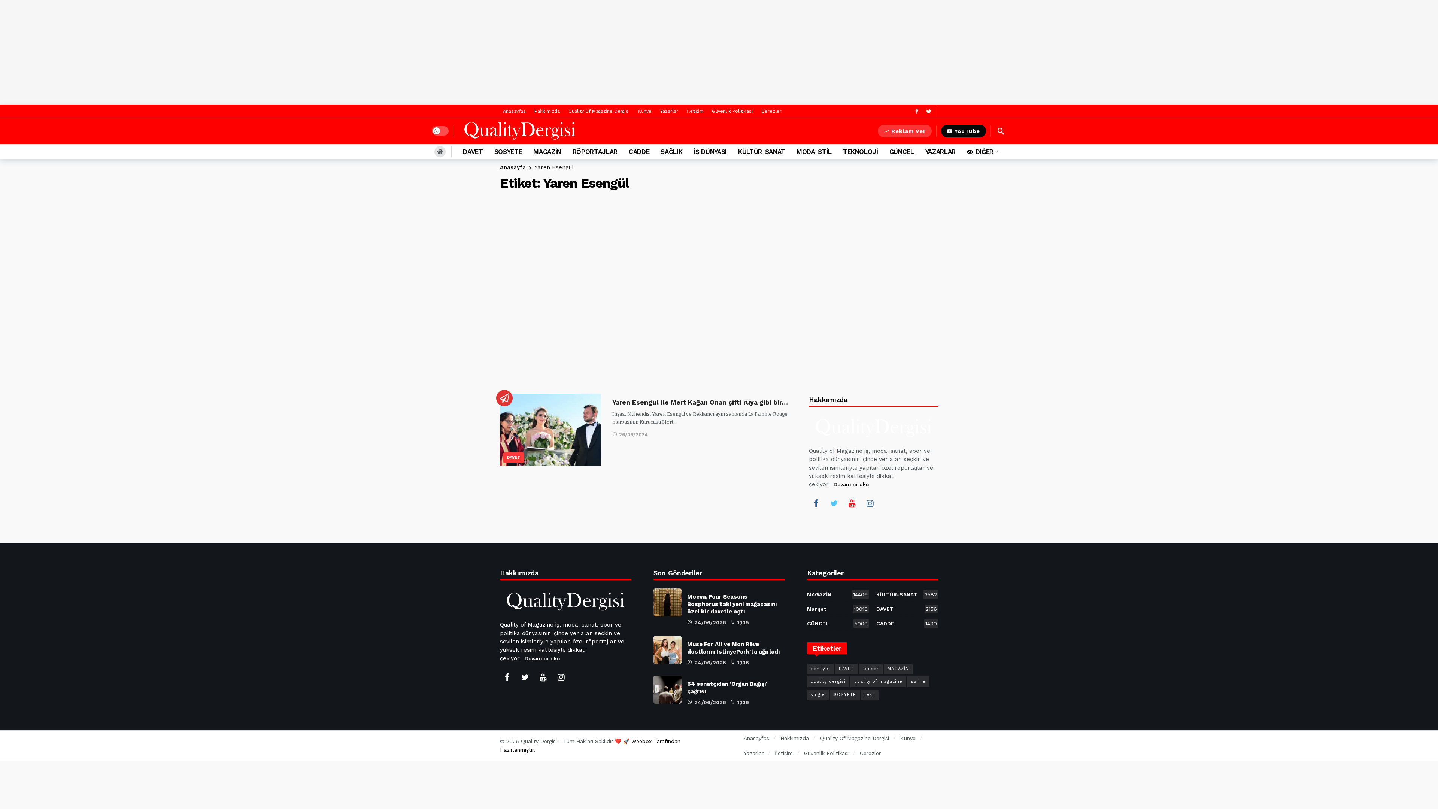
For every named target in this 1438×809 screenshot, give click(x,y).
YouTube (967, 131)
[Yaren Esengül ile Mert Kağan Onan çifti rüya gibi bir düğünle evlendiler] (550, 430)
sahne (918, 681)
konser (870, 668)
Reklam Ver (908, 131)
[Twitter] (928, 111)
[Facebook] (917, 111)
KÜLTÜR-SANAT (906, 594)
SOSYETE (845, 694)
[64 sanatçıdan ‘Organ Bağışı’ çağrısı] (667, 690)
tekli (870, 694)
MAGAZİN (837, 594)
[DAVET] (504, 398)
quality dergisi (828, 681)
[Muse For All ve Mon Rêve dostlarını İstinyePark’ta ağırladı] (667, 650)
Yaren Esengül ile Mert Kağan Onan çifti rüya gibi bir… (700, 402)
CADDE (906, 624)
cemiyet (820, 668)
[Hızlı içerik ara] (1001, 131)
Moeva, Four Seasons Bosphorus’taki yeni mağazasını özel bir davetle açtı (732, 604)
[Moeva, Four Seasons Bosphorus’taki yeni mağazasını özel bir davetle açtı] (667, 602)
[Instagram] (870, 503)
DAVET (514, 457)
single (818, 694)
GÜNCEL (837, 624)
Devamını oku (851, 484)
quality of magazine (878, 681)
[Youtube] (852, 503)
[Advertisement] (719, 52)
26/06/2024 (633, 434)
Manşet (837, 609)
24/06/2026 (710, 622)
